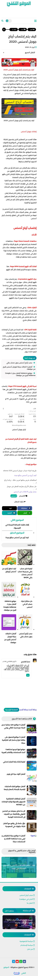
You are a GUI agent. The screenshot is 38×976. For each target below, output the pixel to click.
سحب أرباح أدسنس (26, 895)
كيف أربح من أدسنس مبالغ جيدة (25, 475)
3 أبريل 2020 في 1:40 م (9, 661)
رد (27, 675)
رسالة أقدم (24, 710)
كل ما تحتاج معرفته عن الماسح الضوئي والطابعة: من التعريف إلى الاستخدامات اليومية (13, 814)
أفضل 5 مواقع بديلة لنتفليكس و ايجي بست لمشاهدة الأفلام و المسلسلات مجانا (13, 839)
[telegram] (13, 961)
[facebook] (24, 961)
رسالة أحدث (32, 710)
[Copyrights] (16, 973)
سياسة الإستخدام (26, 945)
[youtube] (17, 961)
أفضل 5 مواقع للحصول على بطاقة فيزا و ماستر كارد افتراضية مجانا (13, 740)
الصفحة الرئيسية (11, 710)
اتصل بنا (30, 903)
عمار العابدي (25, 662)
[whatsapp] (20, 961)
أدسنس (13, 496)
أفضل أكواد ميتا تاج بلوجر (16, 774)
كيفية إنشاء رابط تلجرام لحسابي (14, 762)
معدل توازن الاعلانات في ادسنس (25, 492)
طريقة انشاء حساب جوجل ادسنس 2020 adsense (20, 471)
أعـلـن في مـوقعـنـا (26, 899)
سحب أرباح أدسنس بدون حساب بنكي (19, 363)
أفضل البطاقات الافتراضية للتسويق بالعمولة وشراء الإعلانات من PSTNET (13, 802)
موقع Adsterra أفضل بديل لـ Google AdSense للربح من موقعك (20, 374)
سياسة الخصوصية (26, 941)
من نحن (30, 949)
